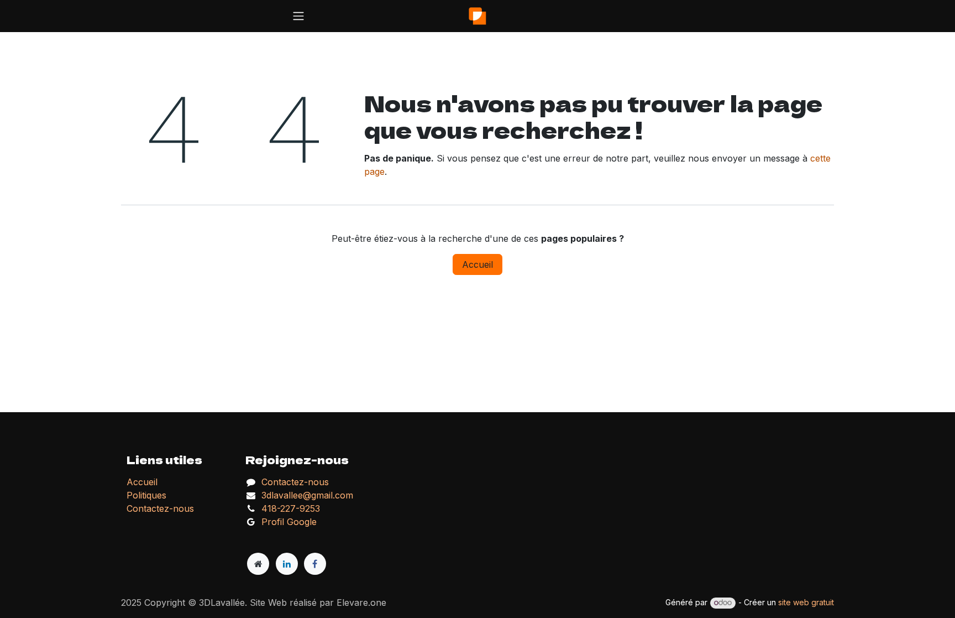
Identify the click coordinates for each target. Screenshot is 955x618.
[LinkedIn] (287, 564)
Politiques (146, 495)
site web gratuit (806, 602)
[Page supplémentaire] (258, 564)
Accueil (477, 264)
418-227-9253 (290, 508)
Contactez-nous (295, 481)
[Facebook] (315, 564)
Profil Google (289, 521)
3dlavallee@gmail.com (307, 495)
